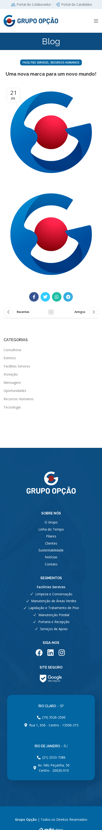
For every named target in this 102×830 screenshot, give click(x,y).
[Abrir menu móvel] (96, 21)
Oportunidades (15, 390)
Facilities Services (36, 62)
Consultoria (12, 350)
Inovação (11, 374)
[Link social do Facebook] (34, 297)
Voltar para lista (51, 312)
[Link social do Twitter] (45, 297)
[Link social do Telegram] (68, 297)
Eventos (10, 358)
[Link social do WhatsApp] (56, 297)
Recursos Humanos (65, 62)
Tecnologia (12, 407)
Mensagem (12, 382)
